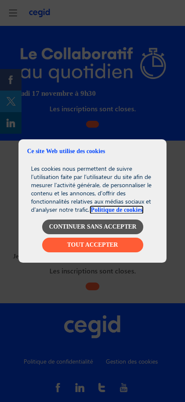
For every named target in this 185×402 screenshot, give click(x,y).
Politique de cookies (116, 210)
